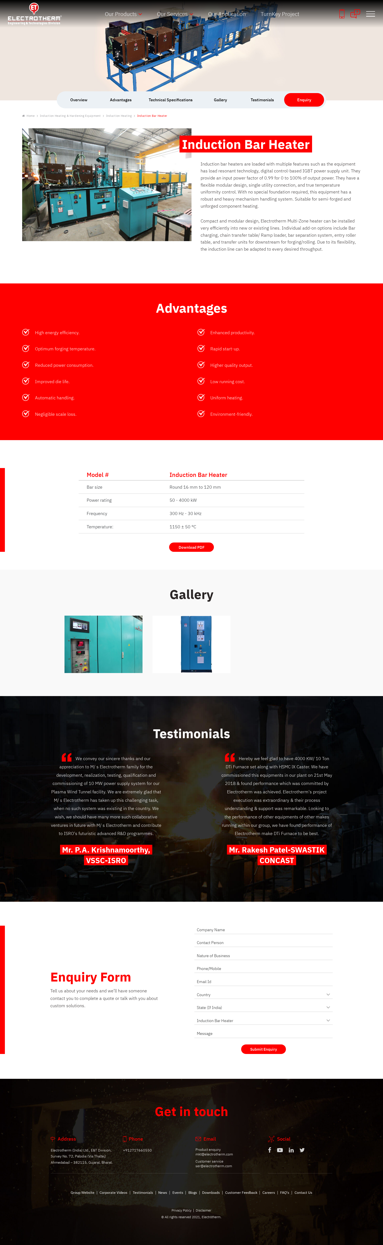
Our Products (121, 14)
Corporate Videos (113, 1192)
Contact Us (303, 1192)
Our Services (172, 14)
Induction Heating (119, 115)
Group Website (82, 1192)
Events (177, 1192)
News (162, 1192)
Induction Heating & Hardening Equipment (70, 115)
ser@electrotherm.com (213, 1165)
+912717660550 (137, 1150)
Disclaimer (203, 1210)
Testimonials (143, 1192)
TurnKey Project (280, 14)
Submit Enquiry (263, 1049)
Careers (268, 1192)
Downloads (211, 1192)
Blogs (192, 1192)
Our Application (227, 14)
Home (31, 115)
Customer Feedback (241, 1192)
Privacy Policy (182, 1210)
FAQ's (284, 1192)
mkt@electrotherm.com (214, 1154)
